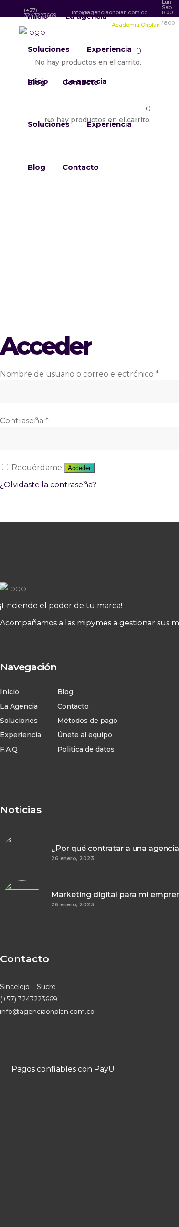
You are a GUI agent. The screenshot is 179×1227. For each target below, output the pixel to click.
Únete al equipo (84, 735)
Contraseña (24, 420)
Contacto (73, 706)
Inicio (9, 692)
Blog (65, 692)
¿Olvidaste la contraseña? (48, 484)
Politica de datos (86, 749)
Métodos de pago (87, 720)
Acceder (79, 468)
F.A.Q (9, 749)
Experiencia (20, 735)
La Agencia (19, 706)
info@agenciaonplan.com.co (47, 1011)
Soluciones (19, 720)
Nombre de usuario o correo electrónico (79, 373)
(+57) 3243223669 (28, 999)
